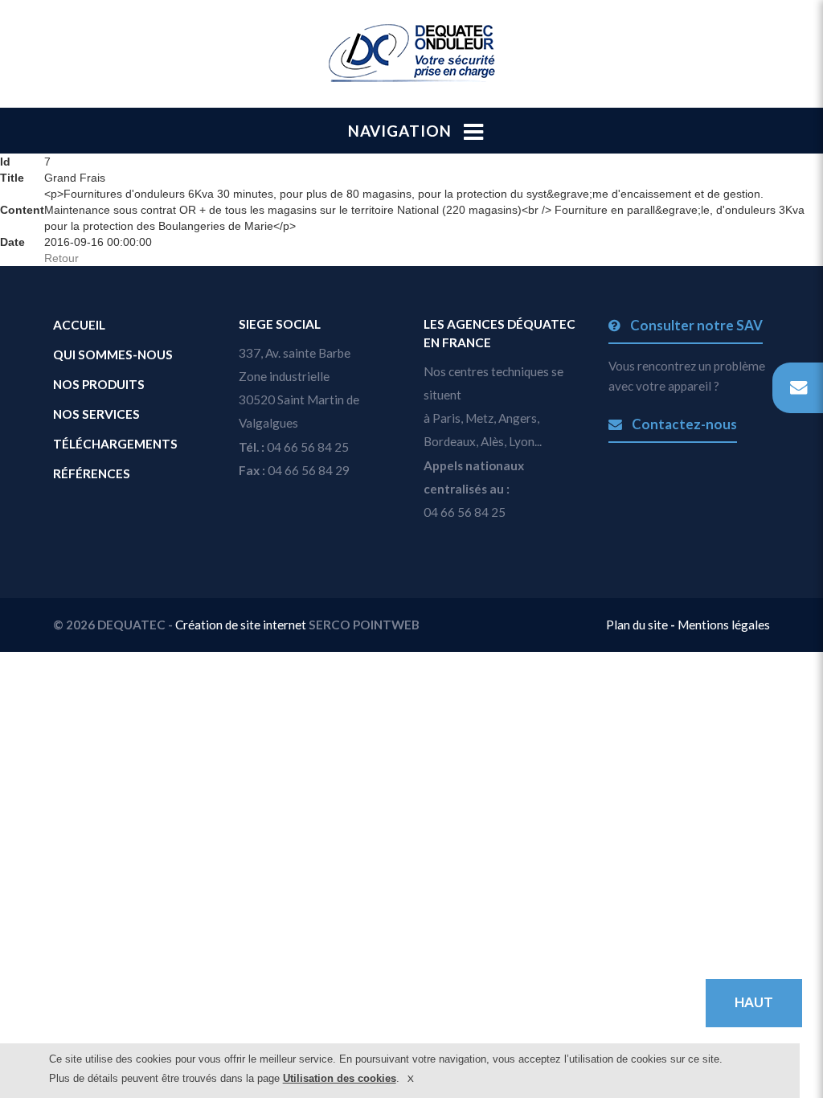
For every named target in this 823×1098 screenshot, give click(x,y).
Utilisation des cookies (339, 1078)
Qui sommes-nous (113, 354)
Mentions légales (724, 624)
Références (91, 473)
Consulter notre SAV (695, 325)
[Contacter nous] (797, 388)
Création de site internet (240, 624)
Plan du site (638, 624)
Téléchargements (115, 443)
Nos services (96, 414)
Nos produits (99, 384)
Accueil (79, 325)
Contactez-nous (682, 424)
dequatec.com (411, 53)
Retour (61, 258)
